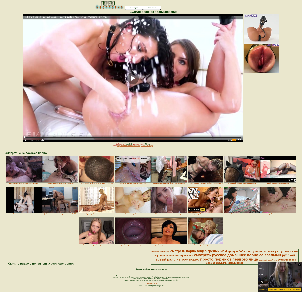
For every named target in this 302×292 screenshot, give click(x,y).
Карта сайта (151, 284)
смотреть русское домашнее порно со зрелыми (237, 255)
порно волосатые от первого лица (176, 255)
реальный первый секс (268, 260)
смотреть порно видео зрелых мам (198, 251)
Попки (137, 146)
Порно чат (152, 8)
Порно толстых (123, 146)
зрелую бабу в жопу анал (245, 251)
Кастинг (132, 146)
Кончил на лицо (147, 146)
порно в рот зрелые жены (160, 252)
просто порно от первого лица (229, 259)
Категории (134, 8)
